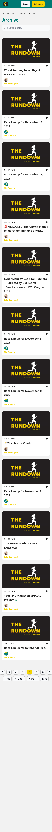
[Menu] (48, 3)
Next (31, 678)
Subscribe (38, 4)
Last (44, 678)
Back (20, 678)
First (7, 678)
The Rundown (8, 14)
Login (25, 4)
